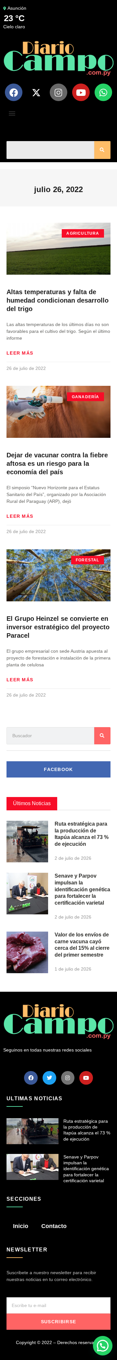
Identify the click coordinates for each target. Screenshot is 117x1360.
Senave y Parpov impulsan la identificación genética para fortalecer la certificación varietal (82, 889)
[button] (11, 113)
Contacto (54, 1226)
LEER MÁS (19, 353)
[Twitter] (49, 1078)
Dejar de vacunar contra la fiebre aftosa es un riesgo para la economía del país (57, 463)
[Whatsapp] (103, 92)
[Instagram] (58, 92)
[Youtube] (81, 92)
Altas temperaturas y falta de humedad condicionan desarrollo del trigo (57, 300)
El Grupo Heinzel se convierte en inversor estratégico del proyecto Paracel (58, 627)
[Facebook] (13, 92)
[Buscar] (102, 150)
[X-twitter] (36, 92)
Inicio (20, 1226)
